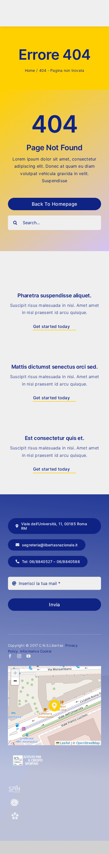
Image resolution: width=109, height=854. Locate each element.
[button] (54, 705)
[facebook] (10, 656)
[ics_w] (28, 742)
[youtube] (28, 656)
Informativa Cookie (36, 651)
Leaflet (64, 742)
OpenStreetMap (88, 742)
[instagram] (19, 656)
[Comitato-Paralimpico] (14, 800)
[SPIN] (14, 787)
